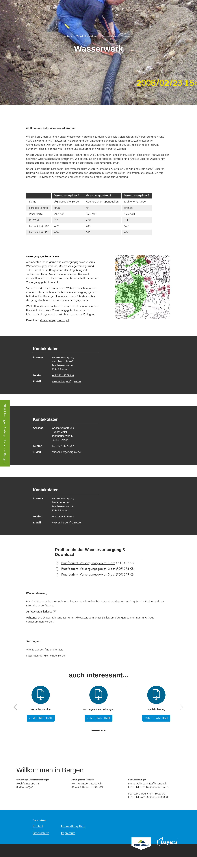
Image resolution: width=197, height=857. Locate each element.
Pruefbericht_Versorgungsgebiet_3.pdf (88, 574)
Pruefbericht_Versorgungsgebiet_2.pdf (88, 568)
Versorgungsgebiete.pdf (54, 320)
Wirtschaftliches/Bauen (87, 36)
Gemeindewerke (110, 36)
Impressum (68, 833)
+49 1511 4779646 (63, 375)
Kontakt (38, 826)
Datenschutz (41, 833)
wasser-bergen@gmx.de (66, 381)
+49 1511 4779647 (63, 445)
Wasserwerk (127, 36)
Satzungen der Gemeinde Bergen (46, 656)
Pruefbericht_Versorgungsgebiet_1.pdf (88, 563)
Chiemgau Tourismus (141, 847)
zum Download (41, 704)
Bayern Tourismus (167, 845)
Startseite (68, 36)
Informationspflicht (73, 826)
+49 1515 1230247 (63, 516)
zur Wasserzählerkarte (40, 612)
